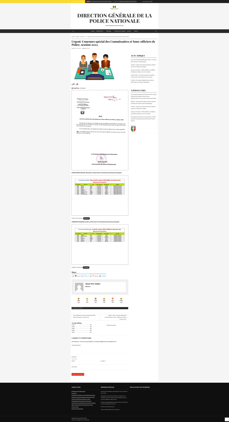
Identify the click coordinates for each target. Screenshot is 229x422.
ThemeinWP (86, 419)
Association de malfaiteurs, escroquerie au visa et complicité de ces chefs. (114, 392)
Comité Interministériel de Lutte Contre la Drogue (84, 403)
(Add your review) (111, 325)
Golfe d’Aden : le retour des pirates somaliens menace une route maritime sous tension (143, 76)
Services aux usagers (120, 31)
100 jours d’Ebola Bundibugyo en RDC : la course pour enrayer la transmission (143, 60)
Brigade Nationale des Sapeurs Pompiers (81, 401)
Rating (74, 357)
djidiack (88, 48)
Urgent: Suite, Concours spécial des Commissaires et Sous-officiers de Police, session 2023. (116, 317)
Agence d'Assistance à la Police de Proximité (82, 405)
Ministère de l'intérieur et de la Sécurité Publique (83, 395)
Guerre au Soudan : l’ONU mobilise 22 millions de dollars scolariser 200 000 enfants (143, 71)
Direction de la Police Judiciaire (134, 1)
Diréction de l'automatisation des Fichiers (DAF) (83, 397)
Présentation (99, 31)
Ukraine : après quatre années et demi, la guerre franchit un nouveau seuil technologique (143, 102)
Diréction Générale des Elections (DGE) (81, 399)
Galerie (129, 31)
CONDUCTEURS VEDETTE (77, 218)
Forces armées (75, 407)
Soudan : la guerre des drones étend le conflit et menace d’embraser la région (143, 65)
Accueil (93, 31)
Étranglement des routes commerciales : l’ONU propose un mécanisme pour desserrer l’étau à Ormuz (143, 118)
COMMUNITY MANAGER (77, 267)
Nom (73, 361)
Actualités (80, 308)
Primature (74, 393)
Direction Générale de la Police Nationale (114, 18)
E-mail (103, 361)
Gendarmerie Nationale (77, 408)
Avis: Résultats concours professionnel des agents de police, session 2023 (84, 316)
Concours (108, 31)
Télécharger (86, 218)
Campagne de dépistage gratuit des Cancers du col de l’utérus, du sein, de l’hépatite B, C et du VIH (99, 1)
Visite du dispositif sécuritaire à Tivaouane (110, 409)
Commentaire (76, 345)
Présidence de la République (78, 391)
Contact (136, 31)
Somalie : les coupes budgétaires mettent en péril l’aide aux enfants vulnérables (142, 81)
